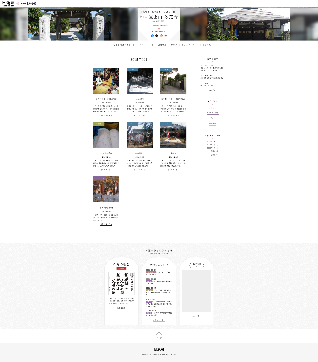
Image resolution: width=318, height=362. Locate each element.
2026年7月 (211, 141)
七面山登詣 (140, 99)
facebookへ (197, 316)
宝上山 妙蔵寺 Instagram (161, 35)
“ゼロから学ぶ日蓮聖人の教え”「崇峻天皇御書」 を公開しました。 (158, 293)
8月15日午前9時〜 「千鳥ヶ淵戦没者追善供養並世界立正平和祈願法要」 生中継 (159, 304)
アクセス (207, 45)
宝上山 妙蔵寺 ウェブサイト (165, 35)
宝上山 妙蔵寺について (124, 45)
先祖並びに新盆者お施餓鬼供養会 (212, 78)
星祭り (173, 153)
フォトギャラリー (190, 45)
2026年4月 (211, 145)
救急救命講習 (106, 153)
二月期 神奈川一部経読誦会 (173, 99)
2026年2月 (211, 148)
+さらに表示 (212, 155)
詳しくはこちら (106, 115)
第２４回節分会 (106, 208)
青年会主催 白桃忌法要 (106, 99)
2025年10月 (211, 151)
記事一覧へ (213, 90)
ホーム (108, 45)
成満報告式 (140, 153)
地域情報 (162, 45)
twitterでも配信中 (118, 303)
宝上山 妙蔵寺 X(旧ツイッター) (156, 35)
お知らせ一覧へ (159, 320)
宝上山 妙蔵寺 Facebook (152, 35)
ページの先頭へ (159, 338)
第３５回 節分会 (206, 85)
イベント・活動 (146, 45)
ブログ (174, 45)
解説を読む (121, 308)
